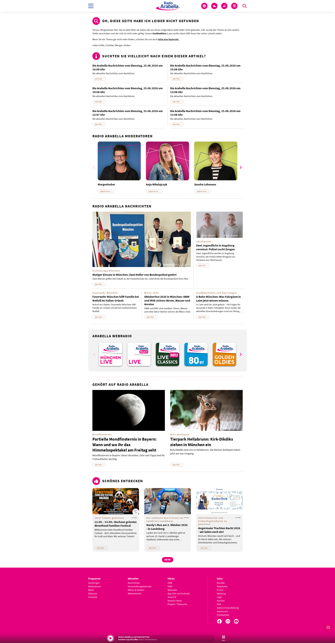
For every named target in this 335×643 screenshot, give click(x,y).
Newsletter (222, 586)
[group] (110, 354)
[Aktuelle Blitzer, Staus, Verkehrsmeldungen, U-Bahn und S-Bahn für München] (224, 6)
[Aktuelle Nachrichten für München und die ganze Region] (204, 6)
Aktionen (92, 593)
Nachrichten (134, 582)
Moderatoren (94, 586)
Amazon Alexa (175, 600)
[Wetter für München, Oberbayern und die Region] (214, 6)
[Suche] (244, 6)
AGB (219, 604)
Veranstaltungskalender (140, 586)
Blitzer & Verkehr (136, 589)
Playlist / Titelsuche (177, 604)
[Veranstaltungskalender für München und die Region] (234, 6)
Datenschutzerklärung (228, 607)
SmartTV (172, 597)
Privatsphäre (223, 614)
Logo (219, 597)
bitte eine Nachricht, (168, 39)
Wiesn (91, 589)
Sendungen (94, 582)
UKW (170, 582)
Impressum (222, 611)
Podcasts (92, 597)
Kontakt (221, 582)
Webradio (172, 589)
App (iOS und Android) (179, 593)
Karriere (221, 600)
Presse (220, 589)
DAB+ (170, 586)
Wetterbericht (134, 593)
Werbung (221, 593)
